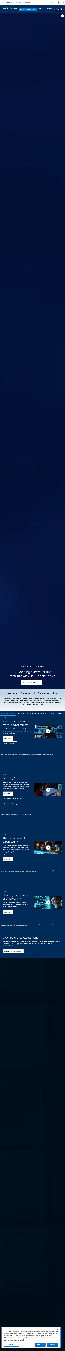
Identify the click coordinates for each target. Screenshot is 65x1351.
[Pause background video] (62, 16)
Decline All (40, 1344)
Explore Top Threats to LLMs (13, 799)
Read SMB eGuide (9, 743)
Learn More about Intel (47, 10)
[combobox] (39, 2)
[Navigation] (2, 2)
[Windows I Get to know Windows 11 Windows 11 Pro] (28, 9)
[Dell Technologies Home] (13, 2)
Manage (11, 1344)
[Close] (58, 1329)
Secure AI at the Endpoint (11, 804)
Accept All (52, 1344)
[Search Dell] (53, 2)
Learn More (7, 738)
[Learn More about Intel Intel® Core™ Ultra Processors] (57, 9)
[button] (59, 2)
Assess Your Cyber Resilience (31, 682)
